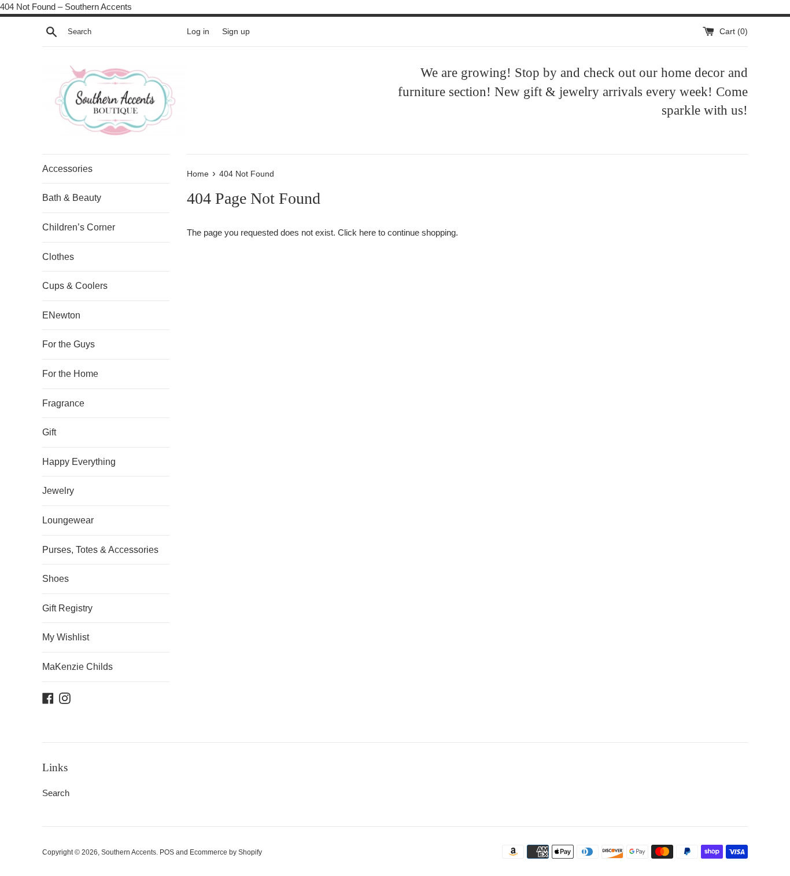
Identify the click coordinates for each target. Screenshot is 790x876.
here (367, 232)
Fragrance (63, 403)
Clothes (58, 257)
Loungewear (68, 520)
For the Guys (68, 344)
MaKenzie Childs (77, 667)
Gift (49, 432)
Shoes (55, 579)
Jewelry (58, 491)
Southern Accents (128, 852)
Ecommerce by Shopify (226, 852)
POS (167, 852)
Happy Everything (79, 462)
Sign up (236, 31)
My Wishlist (65, 637)
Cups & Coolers (75, 286)
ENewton (61, 315)
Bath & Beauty (71, 198)
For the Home (70, 374)
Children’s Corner (78, 227)
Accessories (67, 169)
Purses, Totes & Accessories (100, 550)
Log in (198, 31)
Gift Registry (67, 608)
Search (55, 793)
